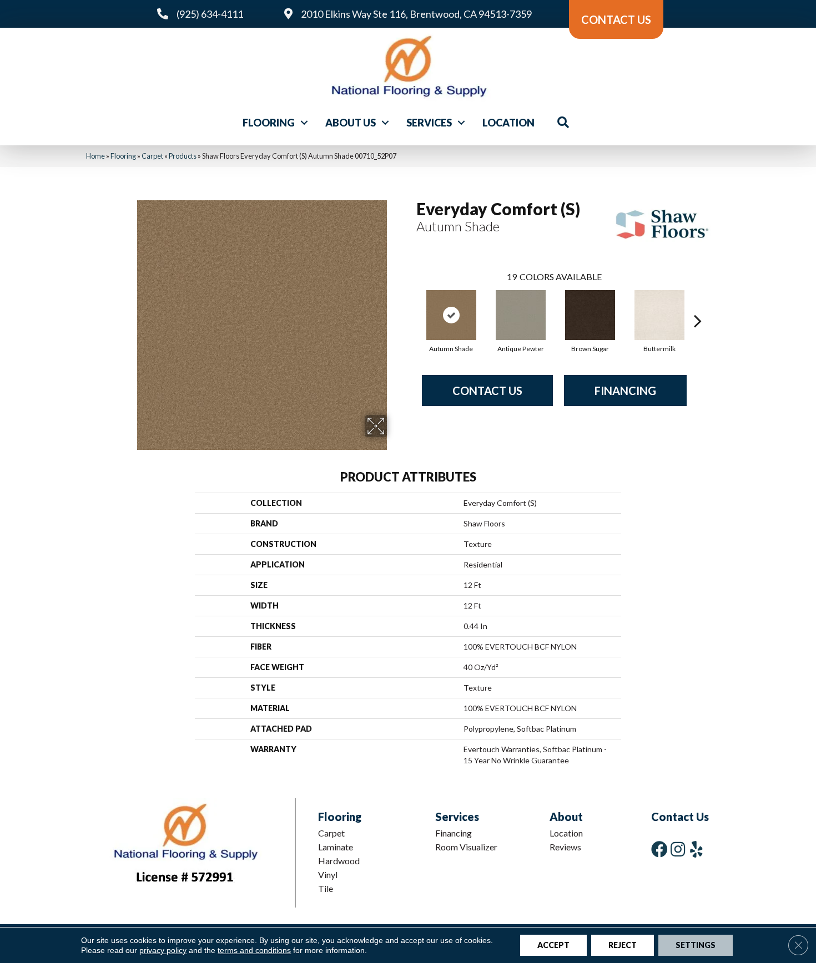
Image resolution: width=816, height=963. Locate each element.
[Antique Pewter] (520, 315)
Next (697, 304)
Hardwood (339, 860)
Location (508, 122)
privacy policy (163, 950)
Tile (325, 888)
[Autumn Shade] (451, 315)
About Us (350, 122)
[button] (304, 122)
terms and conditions (254, 950)
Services (429, 122)
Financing (625, 390)
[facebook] (659, 849)
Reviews (565, 847)
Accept (553, 945)
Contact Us (487, 390)
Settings (696, 945)
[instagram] (678, 849)
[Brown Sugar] (590, 315)
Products (183, 155)
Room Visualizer (466, 847)
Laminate (335, 847)
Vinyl (328, 874)
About (566, 816)
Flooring (269, 122)
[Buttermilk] (659, 315)
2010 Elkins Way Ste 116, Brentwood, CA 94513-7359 (416, 14)
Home (95, 155)
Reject (622, 945)
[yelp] (696, 849)
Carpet (152, 155)
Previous (410, 304)
